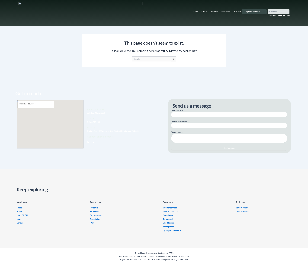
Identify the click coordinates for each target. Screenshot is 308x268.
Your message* (177, 132)
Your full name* (177, 110)
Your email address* (179, 121)
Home (195, 11)
